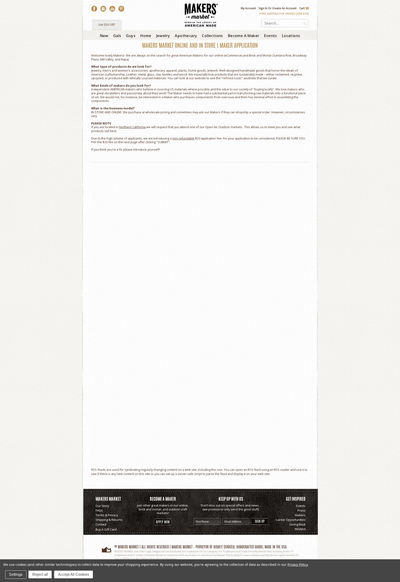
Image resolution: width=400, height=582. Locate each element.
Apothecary (186, 35)
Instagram (103, 9)
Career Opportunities (291, 520)
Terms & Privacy (107, 515)
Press (301, 510)
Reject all (40, 574)
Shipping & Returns (109, 520)
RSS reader (282, 470)
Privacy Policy (298, 564)
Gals (117, 35)
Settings (15, 574)
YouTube (112, 9)
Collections (212, 35)
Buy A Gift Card (106, 529)
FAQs (99, 510)
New (104, 35)
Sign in (263, 8)
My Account (248, 8)
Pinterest (121, 9)
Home (145, 35)
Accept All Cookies (73, 574)
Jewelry (163, 35)
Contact (101, 524)
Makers (300, 515)
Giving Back (297, 524)
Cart (302, 8)
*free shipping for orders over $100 (284, 13)
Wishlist (300, 529)
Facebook (94, 9)
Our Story (102, 506)
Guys (130, 35)
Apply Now (163, 522)
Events (301, 506)
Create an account (284, 8)
